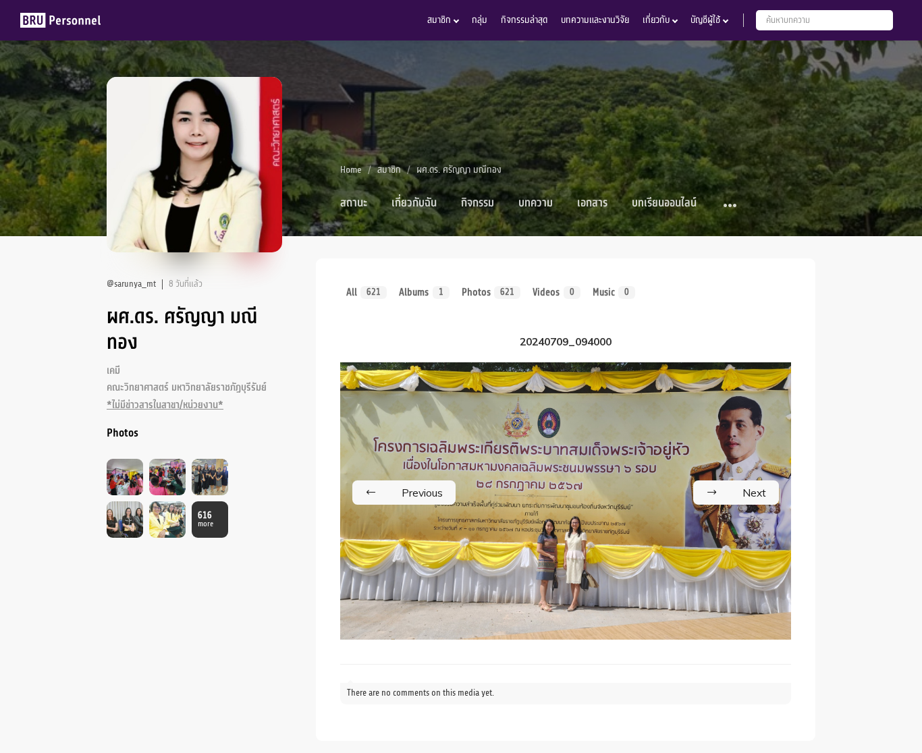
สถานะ (353, 203)
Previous (422, 492)
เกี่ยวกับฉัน (414, 203)
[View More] (730, 206)
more (205, 519)
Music (611, 292)
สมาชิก (439, 20)
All (363, 292)
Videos (553, 292)
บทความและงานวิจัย (595, 20)
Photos (488, 292)
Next (754, 492)
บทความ (535, 203)
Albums (421, 292)
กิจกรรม (477, 203)
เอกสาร (592, 203)
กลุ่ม (479, 20)
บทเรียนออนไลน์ (664, 203)
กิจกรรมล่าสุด (524, 20)
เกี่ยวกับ (656, 20)
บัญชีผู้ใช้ (705, 20)
